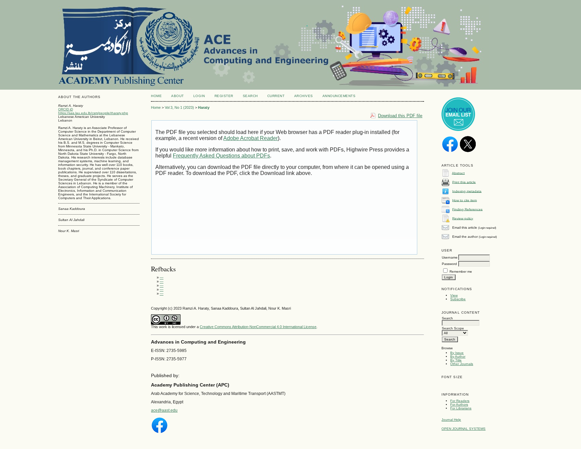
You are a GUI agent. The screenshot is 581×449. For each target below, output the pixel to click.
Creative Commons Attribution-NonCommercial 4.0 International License (258, 327)
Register (224, 96)
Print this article (464, 182)
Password (449, 264)
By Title (456, 360)
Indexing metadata (466, 191)
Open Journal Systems (463, 429)
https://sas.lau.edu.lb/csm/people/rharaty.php (93, 113)
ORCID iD (65, 109)
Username (450, 257)
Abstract (458, 173)
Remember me (461, 271)
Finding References (467, 209)
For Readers (459, 401)
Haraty (203, 107)
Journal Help (451, 419)
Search (250, 96)
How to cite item (464, 200)
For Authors (459, 404)
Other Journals (461, 364)
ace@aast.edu (164, 410)
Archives (303, 96)
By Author (457, 356)
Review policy (462, 218)
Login (199, 96)
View (454, 295)
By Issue (457, 353)
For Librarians (460, 408)
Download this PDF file (400, 115)
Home (156, 96)
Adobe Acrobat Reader (250, 138)
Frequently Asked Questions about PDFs (221, 156)
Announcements (339, 96)
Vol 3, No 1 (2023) (179, 107)
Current (276, 96)
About (177, 96)
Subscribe (458, 299)
